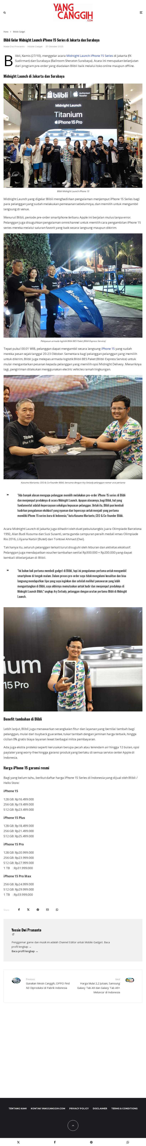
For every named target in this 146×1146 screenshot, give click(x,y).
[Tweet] (28, 909)
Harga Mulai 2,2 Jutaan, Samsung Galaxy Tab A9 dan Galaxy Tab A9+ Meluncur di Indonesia (98, 986)
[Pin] (38, 909)
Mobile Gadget (35, 46)
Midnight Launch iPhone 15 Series (89, 56)
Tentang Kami (18, 1108)
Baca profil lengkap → (25, 951)
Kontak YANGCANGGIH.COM (48, 1108)
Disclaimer (100, 1108)
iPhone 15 (108, 349)
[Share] (19, 909)
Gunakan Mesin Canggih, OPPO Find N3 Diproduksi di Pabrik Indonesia (48, 984)
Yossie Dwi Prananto (14, 46)
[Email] (47, 909)
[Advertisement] (73, 1058)
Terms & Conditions (124, 1108)
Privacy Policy (79, 1108)
